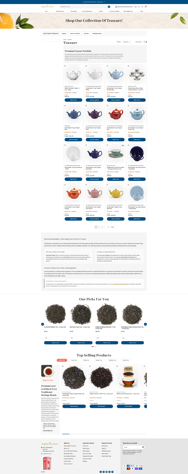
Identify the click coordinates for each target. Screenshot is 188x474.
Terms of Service (68, 464)
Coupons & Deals (87, 458)
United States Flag (106, 456)
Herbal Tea (126, 360)
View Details (74, 406)
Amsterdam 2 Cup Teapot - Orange (72, 207)
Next (112, 227)
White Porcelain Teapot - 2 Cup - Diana (72, 89)
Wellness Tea (112, 360)
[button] (145, 6)
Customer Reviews (68, 458)
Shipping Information (88, 456)
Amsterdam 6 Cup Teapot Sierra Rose (93, 207)
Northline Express (106, 451)
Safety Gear (105, 446)
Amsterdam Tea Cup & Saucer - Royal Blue (137, 168)
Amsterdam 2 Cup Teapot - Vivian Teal (136, 128)
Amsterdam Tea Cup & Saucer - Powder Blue (137, 207)
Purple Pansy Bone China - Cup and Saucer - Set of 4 (135, 89)
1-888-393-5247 (47, 453)
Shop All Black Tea (48, 430)
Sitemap (85, 461)
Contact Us (85, 446)
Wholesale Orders (68, 453)
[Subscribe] (142, 447)
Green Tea (74, 360)
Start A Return (86, 451)
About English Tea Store (70, 446)
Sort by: (119, 42)
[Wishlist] (142, 6)
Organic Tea (99, 360)
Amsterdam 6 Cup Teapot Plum (93, 128)
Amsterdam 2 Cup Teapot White (93, 89)
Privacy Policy (67, 461)
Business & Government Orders (125, 6)
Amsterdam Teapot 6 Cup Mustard (114, 207)
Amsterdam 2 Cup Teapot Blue (72, 128)
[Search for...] (109, 7)
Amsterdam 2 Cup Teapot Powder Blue (114, 89)
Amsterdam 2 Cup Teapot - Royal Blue (93, 168)
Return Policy (86, 448)
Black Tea (62, 360)
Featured (125, 42)
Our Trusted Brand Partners (70, 451)
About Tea (66, 448)
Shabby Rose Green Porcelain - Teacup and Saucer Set (115, 168)
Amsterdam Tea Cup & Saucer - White (73, 168)
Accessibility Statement (70, 456)
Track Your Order (87, 453)
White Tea (86, 360)
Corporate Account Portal (121, 284)
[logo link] (49, 443)
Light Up (104, 448)
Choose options (94, 100)
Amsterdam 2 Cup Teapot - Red (115, 128)
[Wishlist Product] (65, 66)
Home (64, 39)
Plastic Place (105, 453)
